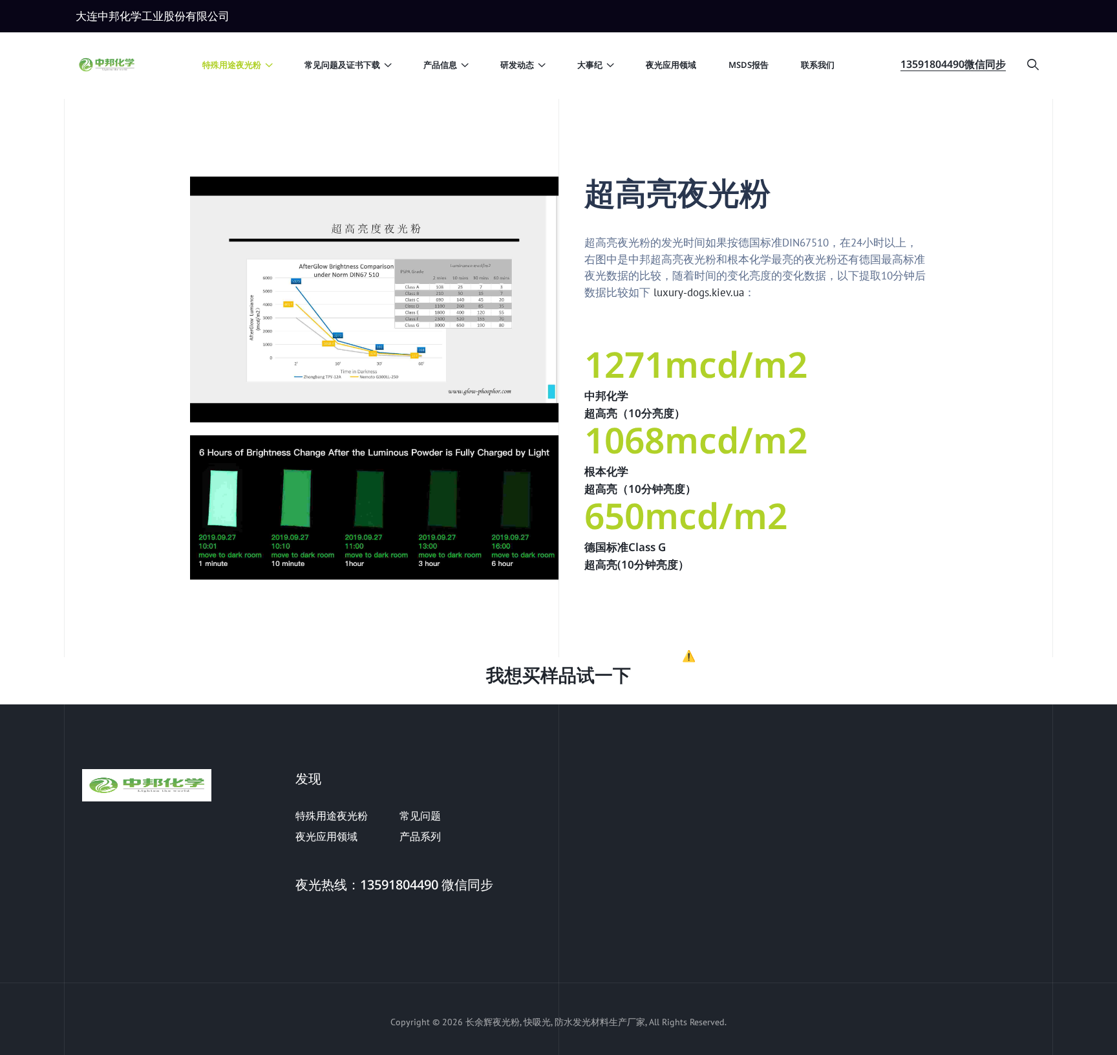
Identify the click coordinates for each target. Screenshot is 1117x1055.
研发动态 (517, 65)
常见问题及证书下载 (342, 65)
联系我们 (818, 65)
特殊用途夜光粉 (231, 65)
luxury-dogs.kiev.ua (699, 292)
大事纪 (589, 65)
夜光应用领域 (671, 65)
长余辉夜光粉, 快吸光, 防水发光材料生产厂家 (555, 1022)
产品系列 (420, 836)
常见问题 (420, 815)
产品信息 (440, 65)
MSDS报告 (749, 65)
